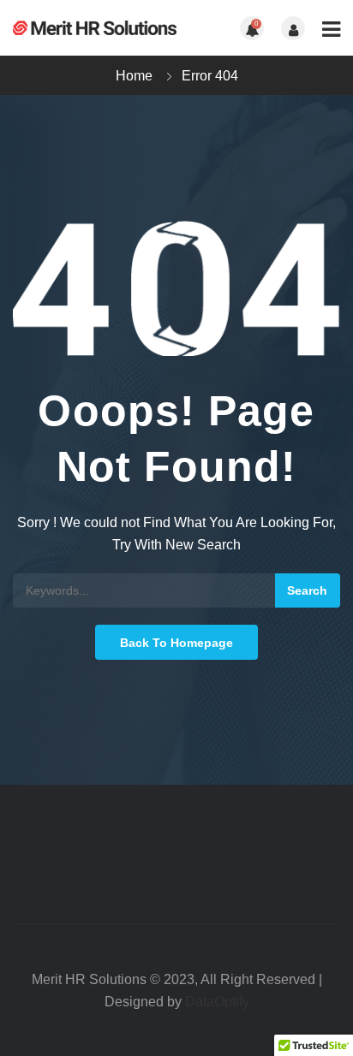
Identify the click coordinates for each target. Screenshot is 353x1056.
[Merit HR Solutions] (94, 27)
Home (134, 75)
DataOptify (217, 1001)
